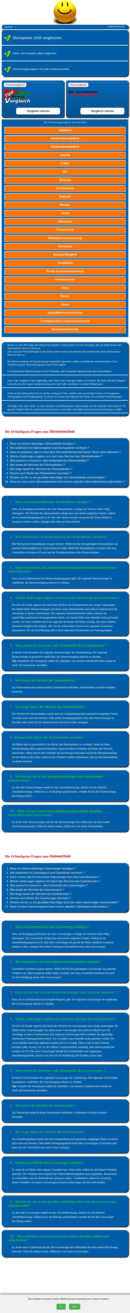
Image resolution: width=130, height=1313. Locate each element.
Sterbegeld (65, 246)
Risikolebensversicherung (65, 238)
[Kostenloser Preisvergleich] (19, 26)
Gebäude (65, 196)
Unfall (65, 213)
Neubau (65, 204)
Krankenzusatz (65, 279)
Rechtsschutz (65, 188)
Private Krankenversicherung (65, 271)
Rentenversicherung (65, 329)
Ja (61, 1306)
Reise (65, 287)
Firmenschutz (65, 229)
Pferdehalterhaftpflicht (65, 146)
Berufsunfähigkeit (65, 254)
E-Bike (65, 163)
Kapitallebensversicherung (65, 312)
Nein (74, 1306)
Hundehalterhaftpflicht (65, 138)
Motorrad (65, 179)
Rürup (65, 304)
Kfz (65, 171)
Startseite (8, 27)
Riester (65, 296)
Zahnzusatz (65, 221)
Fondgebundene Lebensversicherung (65, 321)
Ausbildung (65, 262)
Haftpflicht (65, 130)
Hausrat (65, 155)
